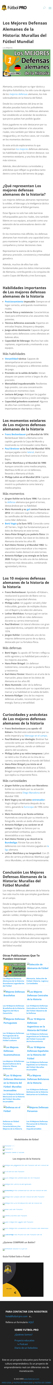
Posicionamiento (14, 301)
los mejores (22, 149)
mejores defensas (18, 94)
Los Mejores (8, 47)
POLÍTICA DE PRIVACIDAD (23, 1382)
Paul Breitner (12, 448)
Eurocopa (29, 806)
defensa (11, 502)
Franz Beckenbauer (15, 434)
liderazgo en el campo (36, 735)
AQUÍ (31, 1322)
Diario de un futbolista (26, 1347)
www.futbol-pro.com (31, 1379)
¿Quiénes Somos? (23, 1334)
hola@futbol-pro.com (16, 1316)
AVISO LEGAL (7, 1382)
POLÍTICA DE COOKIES (43, 1382)
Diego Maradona (31, 792)
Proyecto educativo (24, 1340)
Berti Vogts (11, 523)
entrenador (38, 799)
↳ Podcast (22, 1344)
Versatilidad (11, 358)
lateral (30, 452)
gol (28, 509)
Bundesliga (11, 842)
